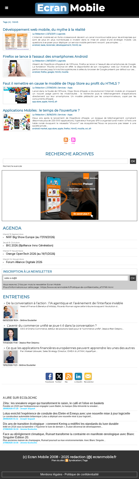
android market (39, 128)
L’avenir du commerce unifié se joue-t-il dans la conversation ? (52, 325)
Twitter (58, 382)
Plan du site (58, 460)
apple (44, 101)
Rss (66, 382)
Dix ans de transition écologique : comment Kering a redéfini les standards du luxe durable (61, 423)
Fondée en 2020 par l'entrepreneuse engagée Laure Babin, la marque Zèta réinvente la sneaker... (51, 406)
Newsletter (89, 382)
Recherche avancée (12, 166)
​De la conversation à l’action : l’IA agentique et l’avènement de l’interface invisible (64, 303)
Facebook (49, 382)
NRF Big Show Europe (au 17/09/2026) (30, 237)
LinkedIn (78, 382)
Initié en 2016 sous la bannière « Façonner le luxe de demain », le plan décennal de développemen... (53, 426)
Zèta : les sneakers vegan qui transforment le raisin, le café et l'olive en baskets (53, 403)
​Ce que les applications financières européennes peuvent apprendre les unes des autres (70, 348)
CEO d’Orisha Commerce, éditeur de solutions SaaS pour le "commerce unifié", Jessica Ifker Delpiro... (72, 328)
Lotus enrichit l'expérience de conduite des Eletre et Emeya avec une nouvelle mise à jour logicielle (66, 413)
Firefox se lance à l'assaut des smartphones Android (45, 57)
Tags (85, 460)
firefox (44, 72)
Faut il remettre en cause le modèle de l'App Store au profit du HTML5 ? (61, 83)
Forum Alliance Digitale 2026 (24, 262)
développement (63, 45)
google (51, 72)
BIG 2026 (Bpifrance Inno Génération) (29, 245)
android (36, 45)
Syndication (75, 460)
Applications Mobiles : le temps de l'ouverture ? (41, 110)
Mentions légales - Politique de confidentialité (69, 474)
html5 (75, 45)
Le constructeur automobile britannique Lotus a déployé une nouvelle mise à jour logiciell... (47, 416)
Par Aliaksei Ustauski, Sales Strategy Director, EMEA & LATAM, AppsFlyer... (59, 351)
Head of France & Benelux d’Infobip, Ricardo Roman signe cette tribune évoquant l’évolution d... (69, 306)
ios (80, 45)
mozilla (65, 72)
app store (36, 101)
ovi (86, 128)
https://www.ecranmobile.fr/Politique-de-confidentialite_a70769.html (76, 287)
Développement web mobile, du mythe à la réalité (44, 30)
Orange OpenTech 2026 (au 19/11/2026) (30, 253)
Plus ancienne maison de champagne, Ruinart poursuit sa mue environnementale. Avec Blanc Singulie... (54, 440)
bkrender (50, 45)
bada (43, 45)
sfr (56, 101)
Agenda (12, 228)
